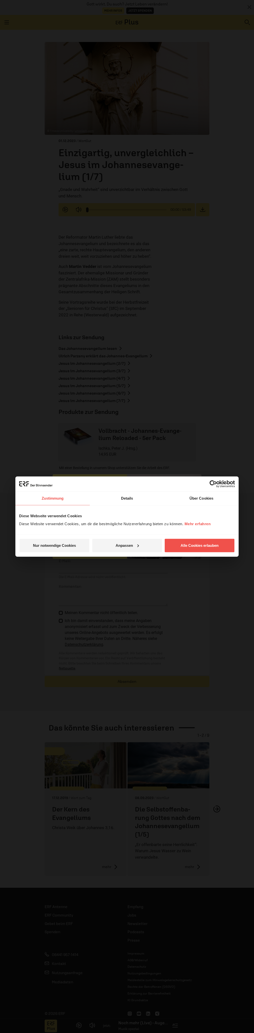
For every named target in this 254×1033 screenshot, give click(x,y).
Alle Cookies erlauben (200, 545)
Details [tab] (127, 498)
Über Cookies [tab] (201, 498)
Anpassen (124, 545)
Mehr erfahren (198, 523)
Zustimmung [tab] (53, 498)
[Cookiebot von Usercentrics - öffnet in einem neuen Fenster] (213, 484)
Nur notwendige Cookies (54, 545)
